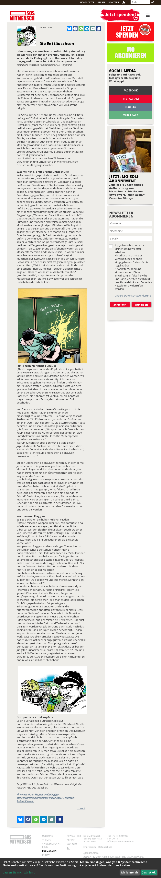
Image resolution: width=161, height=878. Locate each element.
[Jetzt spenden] (120, 15)
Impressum (89, 846)
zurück (81, 808)
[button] (69, 28)
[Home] (22, 13)
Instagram (131, 98)
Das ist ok (149, 872)
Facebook (130, 90)
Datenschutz (105, 846)
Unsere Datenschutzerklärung (133, 295)
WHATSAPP (130, 115)
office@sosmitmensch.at (120, 841)
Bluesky (130, 107)
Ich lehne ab (129, 872)
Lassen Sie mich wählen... (19, 872)
